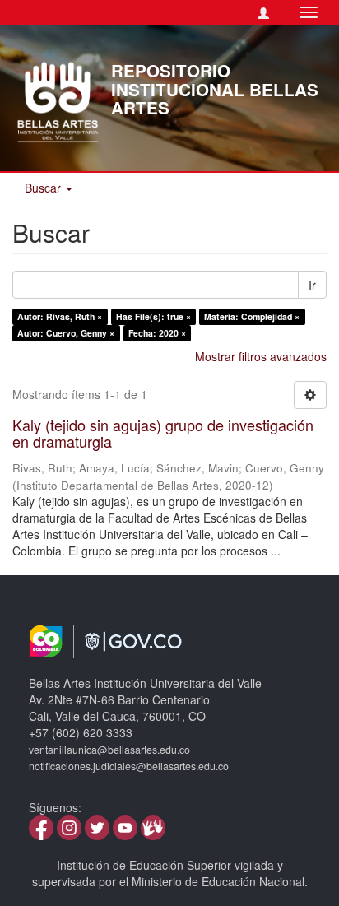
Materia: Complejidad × (252, 316)
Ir (312, 284)
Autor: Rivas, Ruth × (59, 316)
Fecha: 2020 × (157, 333)
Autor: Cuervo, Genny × (65, 333)
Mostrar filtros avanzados (261, 356)
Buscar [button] (44, 187)
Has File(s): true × (153, 316)
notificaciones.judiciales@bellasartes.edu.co (129, 766)
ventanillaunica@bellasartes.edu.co (109, 749)
